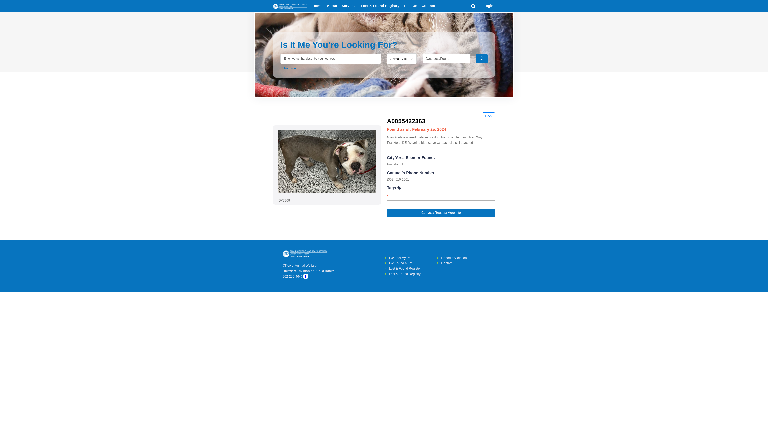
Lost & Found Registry (380, 6)
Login (488, 6)
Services (349, 6)
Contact (428, 6)
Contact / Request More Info (441, 212)
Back (488, 116)
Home (317, 6)
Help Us (410, 6)
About (332, 6)
